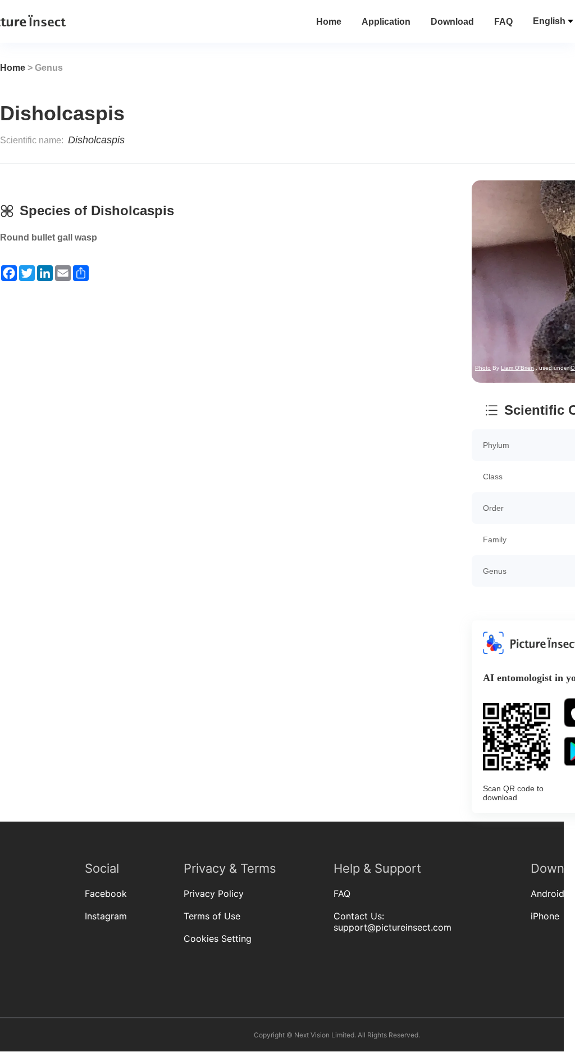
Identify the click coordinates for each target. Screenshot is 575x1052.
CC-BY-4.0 (315, 172)
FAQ (503, 21)
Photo (214, 172)
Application (386, 21)
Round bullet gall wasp (48, 237)
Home (328, 21)
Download (452, 21)
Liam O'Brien (248, 172)
